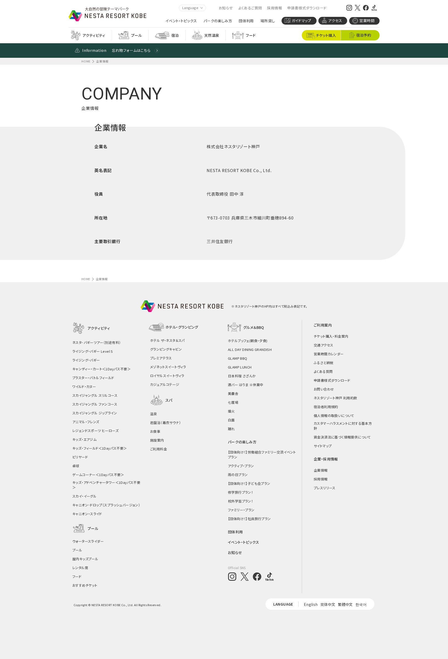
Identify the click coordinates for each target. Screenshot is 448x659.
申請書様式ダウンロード (306, 7)
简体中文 (327, 604)
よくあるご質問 (250, 7)
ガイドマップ (301, 20)
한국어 (361, 604)
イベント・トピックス (181, 21)
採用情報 (274, 7)
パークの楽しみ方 (218, 21)
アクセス (335, 20)
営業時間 (366, 20)
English (311, 604)
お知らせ (226, 7)
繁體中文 (345, 604)
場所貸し (268, 21)
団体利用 (246, 21)
